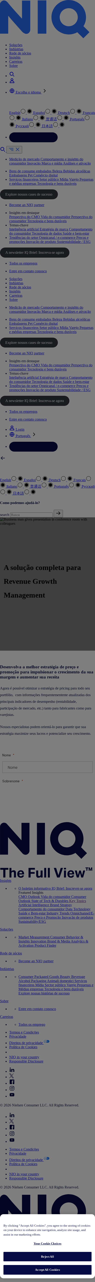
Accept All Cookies (47, 1269)
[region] (47, 1246)
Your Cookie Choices (47, 1243)
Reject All (47, 1256)
